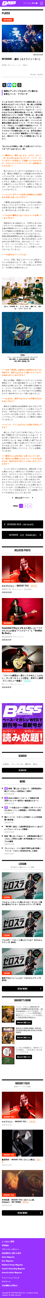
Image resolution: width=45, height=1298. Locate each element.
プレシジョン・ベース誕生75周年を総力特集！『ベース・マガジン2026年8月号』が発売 (22, 849)
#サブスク (5, 684)
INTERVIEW (8, 19)
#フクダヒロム (19, 636)
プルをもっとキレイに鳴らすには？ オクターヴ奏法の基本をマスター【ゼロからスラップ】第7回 (22, 903)
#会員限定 (28, 589)
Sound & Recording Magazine (13, 1268)
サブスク (27, 681)
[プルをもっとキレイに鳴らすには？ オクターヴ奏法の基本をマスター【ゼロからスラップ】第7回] (22, 885)
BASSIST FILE (9, 580)
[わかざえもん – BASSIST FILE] (22, 569)
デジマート (6, 1281)
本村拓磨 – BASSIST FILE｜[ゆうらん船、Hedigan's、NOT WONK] (19, 1200)
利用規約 (5, 1245)
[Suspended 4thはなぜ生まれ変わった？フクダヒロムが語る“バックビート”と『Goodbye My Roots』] (22, 611)
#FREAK (4, 65)
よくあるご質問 (8, 1241)
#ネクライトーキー (15, 65)
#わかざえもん (17, 589)
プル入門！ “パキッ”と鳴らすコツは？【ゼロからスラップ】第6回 (22, 941)
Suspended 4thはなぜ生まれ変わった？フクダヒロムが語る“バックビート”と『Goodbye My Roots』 (22, 630)
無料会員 (33, 586)
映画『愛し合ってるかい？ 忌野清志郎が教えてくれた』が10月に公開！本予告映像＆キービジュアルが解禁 (23, 838)
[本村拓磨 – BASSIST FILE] (22, 1183)
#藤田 (25, 65)
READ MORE (23, 988)
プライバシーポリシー (10, 1249)
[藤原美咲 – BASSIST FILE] (22, 1143)
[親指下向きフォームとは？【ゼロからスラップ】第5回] (22, 961)
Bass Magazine (7, 1260)
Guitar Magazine (8, 1257)
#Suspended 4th (7, 636)
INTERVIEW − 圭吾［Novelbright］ (23, 534)
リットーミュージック (10, 1277)
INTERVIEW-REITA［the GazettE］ (21, 524)
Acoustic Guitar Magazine (12, 1272)
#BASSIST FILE (6, 589)
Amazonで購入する (24, 1022)
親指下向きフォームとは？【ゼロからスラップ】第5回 (22, 979)
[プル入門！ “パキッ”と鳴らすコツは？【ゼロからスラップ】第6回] (22, 923)
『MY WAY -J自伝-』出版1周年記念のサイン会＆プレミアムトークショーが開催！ (23, 827)
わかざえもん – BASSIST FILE (15, 585)
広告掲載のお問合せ (10, 1285)
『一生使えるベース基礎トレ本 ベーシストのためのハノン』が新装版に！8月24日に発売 (23, 808)
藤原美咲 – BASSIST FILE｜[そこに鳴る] (18, 1159)
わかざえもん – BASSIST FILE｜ (15, 1121)
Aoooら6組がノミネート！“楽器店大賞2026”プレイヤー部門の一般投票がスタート (21, 799)
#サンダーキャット (18, 684)
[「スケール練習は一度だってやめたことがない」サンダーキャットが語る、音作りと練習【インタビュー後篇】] (22, 658)
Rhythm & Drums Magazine (12, 1264)
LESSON (7, 897)
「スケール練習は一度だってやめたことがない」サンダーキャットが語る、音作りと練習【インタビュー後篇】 (22, 678)
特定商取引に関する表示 (11, 1253)
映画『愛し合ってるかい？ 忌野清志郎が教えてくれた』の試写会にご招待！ (23, 789)
